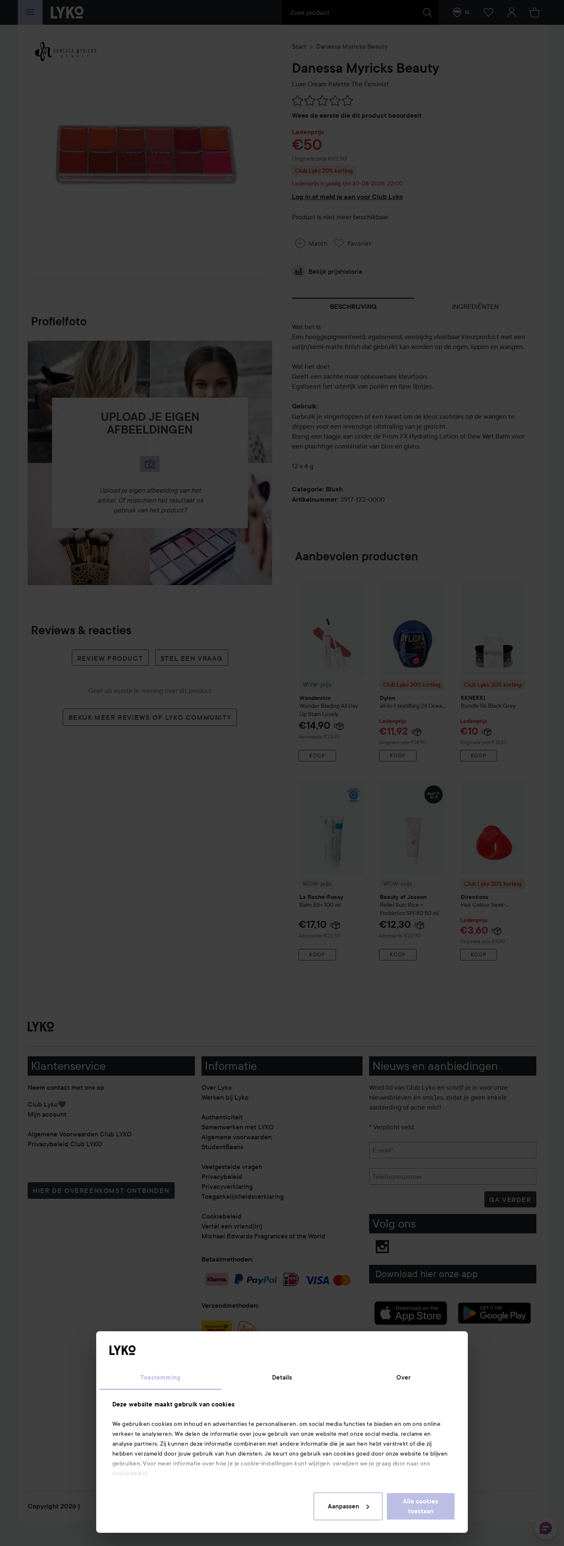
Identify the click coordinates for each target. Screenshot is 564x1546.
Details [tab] (282, 1377)
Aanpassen (343, 1506)
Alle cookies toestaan (420, 1506)
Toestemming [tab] (160, 1377)
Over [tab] (403, 1377)
